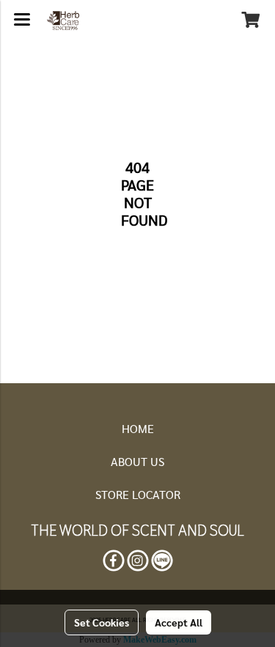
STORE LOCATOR (137, 494)
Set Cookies (101, 622)
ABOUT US (137, 461)
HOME (138, 428)
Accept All (178, 622)
